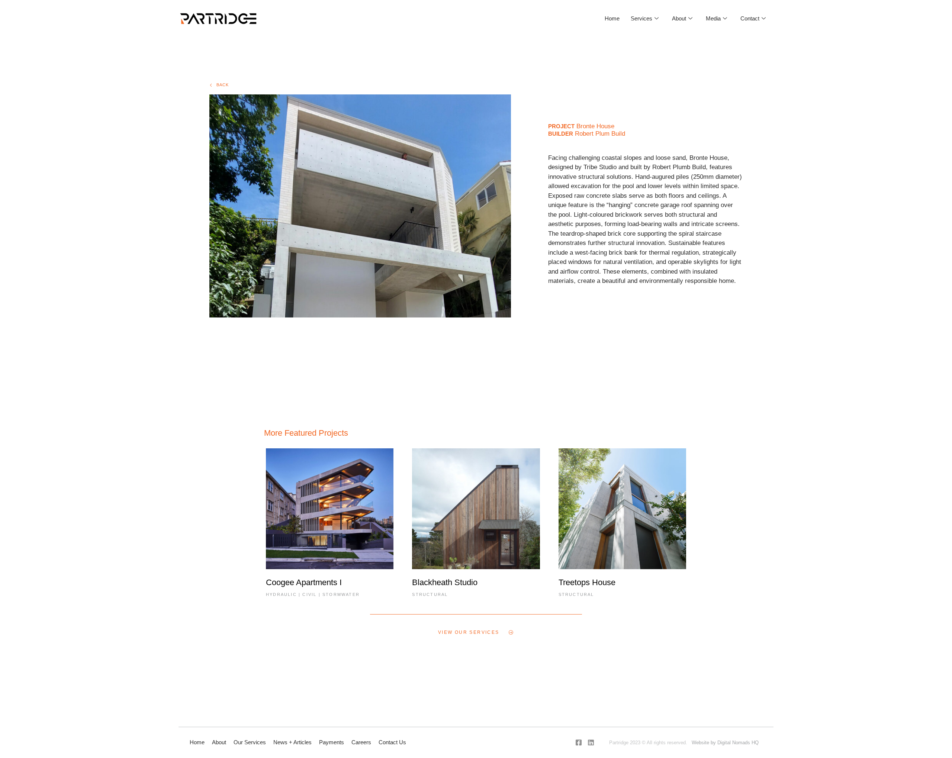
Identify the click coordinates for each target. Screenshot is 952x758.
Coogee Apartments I (304, 582)
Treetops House (587, 582)
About (679, 18)
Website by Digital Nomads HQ (725, 742)
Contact (749, 18)
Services (641, 18)
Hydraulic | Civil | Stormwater (313, 594)
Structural (430, 594)
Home (612, 18)
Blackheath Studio (444, 582)
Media (713, 18)
